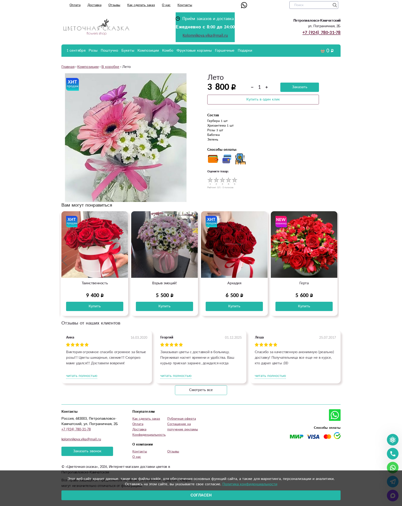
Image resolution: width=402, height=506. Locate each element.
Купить (95, 306)
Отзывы (114, 5)
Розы (93, 50)
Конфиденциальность (149, 434)
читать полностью (81, 376)
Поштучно (109, 50)
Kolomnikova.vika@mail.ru (205, 36)
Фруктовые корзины (194, 50)
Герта (234, 283)
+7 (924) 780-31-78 (321, 32)
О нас (166, 5)
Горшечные (224, 50)
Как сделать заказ (141, 5)
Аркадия (164, 283)
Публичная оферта (181, 418)
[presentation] (64, 260)
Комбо (167, 50)
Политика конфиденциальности (249, 484)
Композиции (148, 50)
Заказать (299, 87)
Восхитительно (304, 283)
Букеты (127, 50)
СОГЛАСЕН (201, 495)
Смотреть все (201, 390)
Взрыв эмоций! (94, 283)
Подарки (245, 50)
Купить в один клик (263, 99)
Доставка (94, 5)
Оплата (75, 5)
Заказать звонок (87, 451)
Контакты (185, 5)
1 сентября (76, 50)
